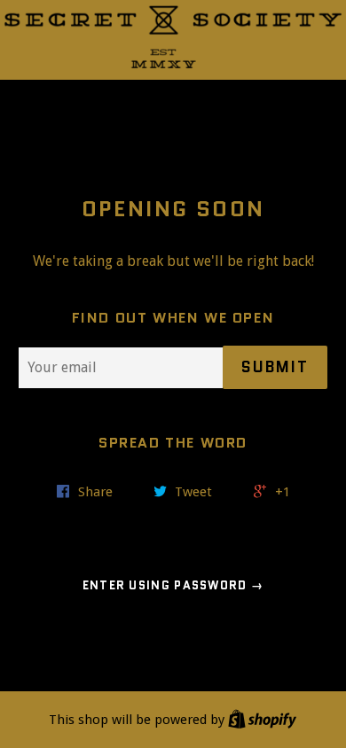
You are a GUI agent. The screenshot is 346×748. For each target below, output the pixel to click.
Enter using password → (173, 585)
